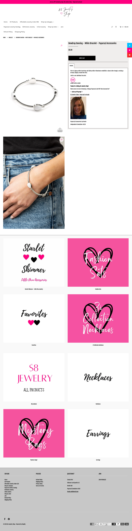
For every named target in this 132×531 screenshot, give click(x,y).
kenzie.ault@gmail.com (72, 491)
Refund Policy (8, 498)
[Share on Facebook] (129, 45)
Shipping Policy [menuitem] (20, 32)
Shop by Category (9, 486)
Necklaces (98, 404)
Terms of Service (40, 486)
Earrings (98, 460)
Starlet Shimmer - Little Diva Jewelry (34, 289)
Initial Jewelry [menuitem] (41, 27)
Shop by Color (8, 494)
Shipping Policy (8, 500)
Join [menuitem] (62, 27)
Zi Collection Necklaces (98, 345)
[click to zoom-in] (61, 45)
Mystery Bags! (33, 460)
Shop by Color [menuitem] (52, 27)
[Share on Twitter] (129, 50)
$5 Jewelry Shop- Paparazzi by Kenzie (79, 94)
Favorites (34, 345)
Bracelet (11, 37)
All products (34, 404)
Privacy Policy (39, 484)
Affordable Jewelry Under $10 (12, 484)
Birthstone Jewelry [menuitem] (29, 27)
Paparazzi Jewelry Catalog (11, 487)
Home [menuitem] (6, 22)
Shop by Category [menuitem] (46, 22)
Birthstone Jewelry (9, 490)
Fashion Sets (98, 289)
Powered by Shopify (21, 524)
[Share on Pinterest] (129, 55)
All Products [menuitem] (14, 22)
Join (5, 496)
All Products (7, 481)
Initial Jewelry (8, 492)
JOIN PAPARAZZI (102, 479)
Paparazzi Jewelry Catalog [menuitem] (12, 27)
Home (4, 37)
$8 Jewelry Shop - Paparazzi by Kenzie (73, 2)
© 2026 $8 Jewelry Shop (9, 524)
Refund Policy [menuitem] (8, 32)
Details (71, 65)
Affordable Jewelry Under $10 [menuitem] (29, 22)
